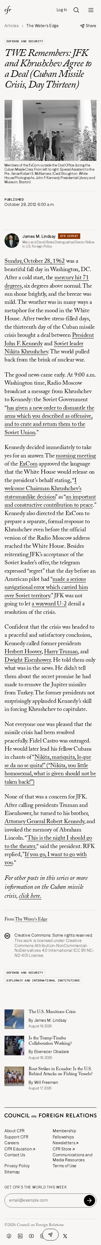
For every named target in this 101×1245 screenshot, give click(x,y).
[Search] (76, 10)
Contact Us (14, 1154)
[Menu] (91, 10)
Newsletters (64, 1142)
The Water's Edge (31, 919)
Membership (64, 1130)
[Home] (7, 10)
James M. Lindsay (39, 236)
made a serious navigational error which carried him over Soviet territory (46, 588)
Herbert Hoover (23, 652)
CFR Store (62, 1149)
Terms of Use (65, 1165)
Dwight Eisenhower (27, 660)
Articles (11, 26)
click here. (30, 896)
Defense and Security (24, 41)
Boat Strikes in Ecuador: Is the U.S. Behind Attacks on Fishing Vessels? (61, 1071)
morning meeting (76, 456)
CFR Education (18, 1149)
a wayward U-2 (49, 604)
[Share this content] (50, 1234)
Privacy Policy (17, 1165)
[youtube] (31, 1236)
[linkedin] (20, 1236)
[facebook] (8, 1236)
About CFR (14, 1130)
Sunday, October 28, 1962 (34, 261)
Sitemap (12, 1171)
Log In (62, 10)
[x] (65, 1236)
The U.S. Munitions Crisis (52, 1012)
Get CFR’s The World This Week (35, 1187)
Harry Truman (61, 652)
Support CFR (16, 1137)
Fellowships (63, 1137)
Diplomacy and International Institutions (42, 980)
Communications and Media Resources (72, 1157)
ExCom (28, 464)
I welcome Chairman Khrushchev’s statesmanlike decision (42, 489)
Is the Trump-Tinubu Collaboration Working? (50, 1041)
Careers (11, 1142)
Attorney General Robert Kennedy (44, 822)
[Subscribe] (89, 1200)
